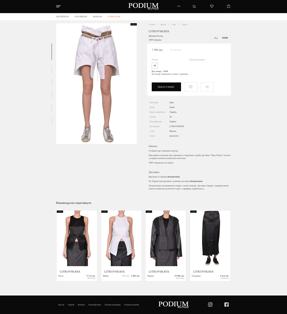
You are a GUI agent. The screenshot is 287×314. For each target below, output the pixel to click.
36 (155, 66)
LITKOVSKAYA (159, 31)
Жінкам (163, 25)
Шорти (184, 25)
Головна (152, 25)
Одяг (174, 25)
